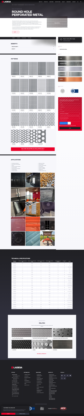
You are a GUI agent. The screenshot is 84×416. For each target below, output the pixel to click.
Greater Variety (15, 46)
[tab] (33, 46)
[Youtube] (70, 375)
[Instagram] (67, 375)
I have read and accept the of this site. (68, 125)
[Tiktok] (64, 378)
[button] (15, 32)
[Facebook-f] (64, 375)
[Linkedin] (62, 375)
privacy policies (70, 125)
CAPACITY (13, 48)
